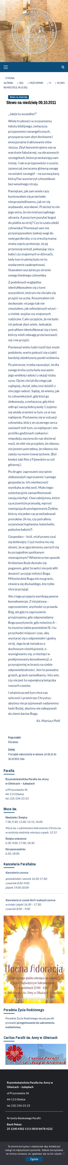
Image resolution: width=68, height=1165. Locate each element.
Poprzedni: (14, 739)
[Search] (62, 67)
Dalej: (32, 754)
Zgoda (34, 1159)
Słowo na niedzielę (18, 97)
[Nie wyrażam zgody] (63, 1153)
